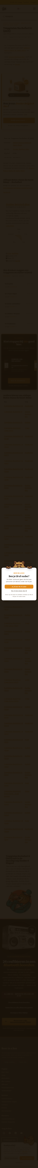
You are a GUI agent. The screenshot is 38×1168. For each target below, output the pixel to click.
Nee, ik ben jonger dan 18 (19, 591)
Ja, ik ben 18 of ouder (19, 586)
